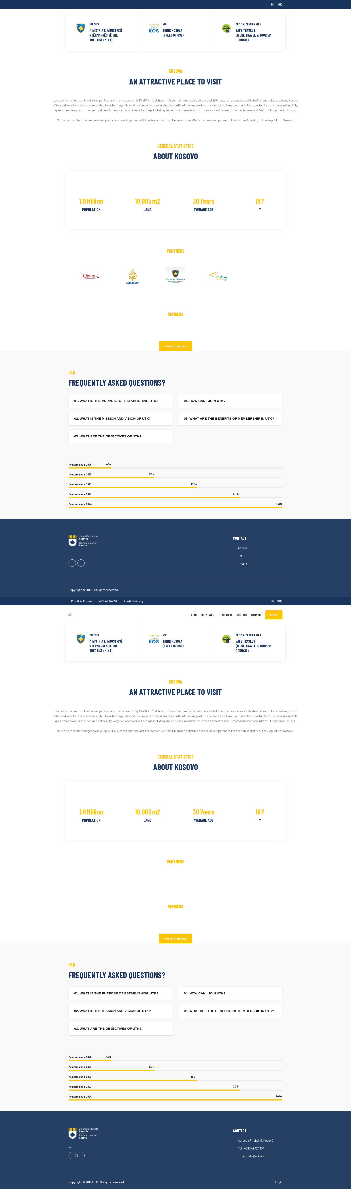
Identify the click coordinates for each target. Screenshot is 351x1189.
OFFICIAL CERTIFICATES (248, 24)
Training (256, 615)
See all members (176, 346)
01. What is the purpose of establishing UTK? (116, 401)
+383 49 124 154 (108, 601)
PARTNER (94, 24)
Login (278, 1182)
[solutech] (93, 613)
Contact (242, 615)
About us (227, 615)
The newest (208, 615)
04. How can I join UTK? (205, 401)
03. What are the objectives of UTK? (107, 436)
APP (165, 24)
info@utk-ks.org (133, 601)
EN (272, 4)
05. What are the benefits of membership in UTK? (229, 418)
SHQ (279, 4)
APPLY (274, 614)
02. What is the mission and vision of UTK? (112, 418)
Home (194, 615)
